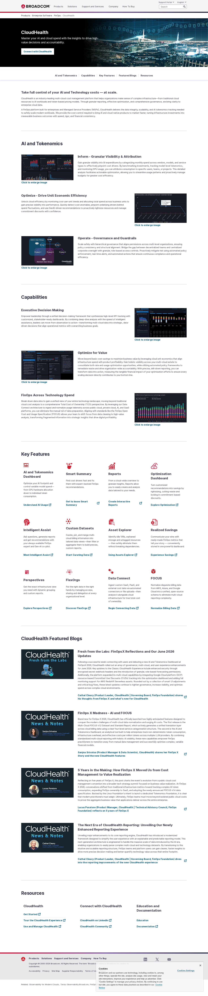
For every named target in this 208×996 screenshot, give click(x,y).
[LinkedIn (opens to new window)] (145, 959)
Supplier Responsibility (72, 971)
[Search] (184, 6)
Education (142, 920)
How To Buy (100, 958)
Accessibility (34, 971)
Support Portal (165, 2)
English (180, 2)
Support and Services (66, 958)
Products (34, 958)
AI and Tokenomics (66, 75)
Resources (147, 75)
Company (86, 958)
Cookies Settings (185, 970)
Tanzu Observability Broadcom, (74, 984)
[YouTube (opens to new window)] (169, 959)
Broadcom (35, 6)
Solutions (46, 958)
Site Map (56, 971)
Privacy (46, 971)
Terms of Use (91, 971)
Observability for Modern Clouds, (44, 984)
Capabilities (88, 75)
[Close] (200, 965)
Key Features (107, 75)
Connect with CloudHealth (38, 51)
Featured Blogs (128, 75)
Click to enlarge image (34, 182)
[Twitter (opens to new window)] (157, 959)
